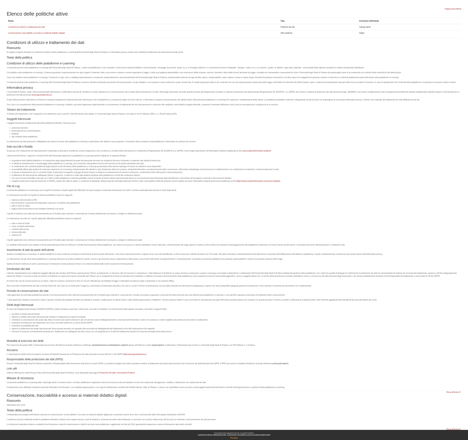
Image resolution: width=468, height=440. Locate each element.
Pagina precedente (453, 9)
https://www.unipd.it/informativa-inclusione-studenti (258, 181)
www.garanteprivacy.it (41, 95)
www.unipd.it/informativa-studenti (256, 151)
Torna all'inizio (452, 392)
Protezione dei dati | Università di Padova (117, 373)
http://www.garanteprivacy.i (135, 354)
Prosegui (234, 438)
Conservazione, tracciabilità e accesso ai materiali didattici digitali (248, 435)
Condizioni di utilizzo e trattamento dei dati (212, 435)
